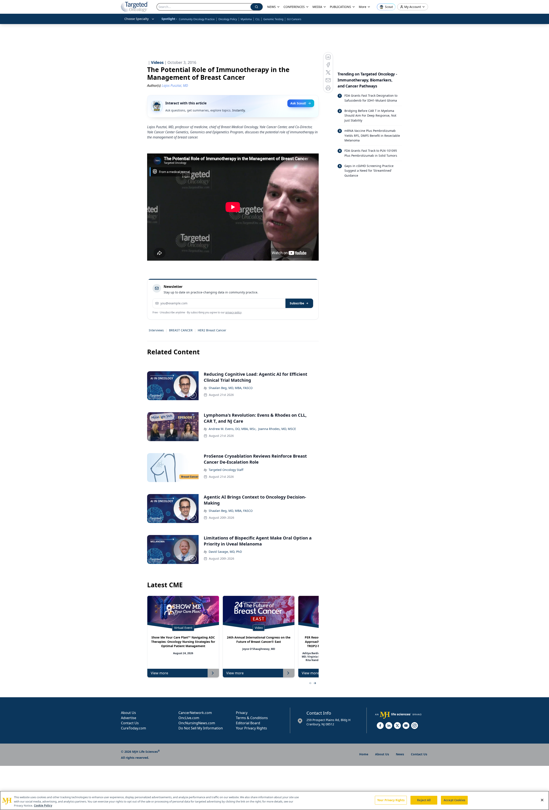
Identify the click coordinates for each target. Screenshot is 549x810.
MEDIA (317, 7)
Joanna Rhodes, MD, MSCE (277, 429)
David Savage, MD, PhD (225, 552)
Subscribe (297, 303)
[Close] (542, 800)
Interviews (156, 330)
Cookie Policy (43, 805)
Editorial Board (248, 723)
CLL (257, 19)
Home (363, 754)
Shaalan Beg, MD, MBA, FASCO (231, 388)
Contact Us (130, 723)
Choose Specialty (136, 19)
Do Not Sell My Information (200, 728)
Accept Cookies (454, 800)
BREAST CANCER (181, 330)
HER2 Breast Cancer (212, 330)
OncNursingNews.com (196, 723)
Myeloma (246, 19)
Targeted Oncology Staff (226, 470)
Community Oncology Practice (197, 19)
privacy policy (233, 312)
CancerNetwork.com (195, 712)
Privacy (241, 712)
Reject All (424, 800)
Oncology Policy (227, 19)
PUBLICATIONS (340, 7)
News (400, 754)
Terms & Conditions (252, 717)
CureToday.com (133, 728)
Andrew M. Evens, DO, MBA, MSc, (232, 429)
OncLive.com (188, 717)
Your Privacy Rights (251, 728)
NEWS (271, 7)
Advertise (128, 717)
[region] (274, 800)
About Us (128, 712)
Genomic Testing (273, 19)
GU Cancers (294, 19)
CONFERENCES (294, 7)
